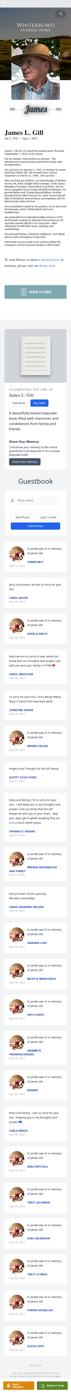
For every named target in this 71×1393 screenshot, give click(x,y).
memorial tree (50, 259)
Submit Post (35, 526)
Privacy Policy (25, 1376)
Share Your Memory (24, 462)
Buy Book (39, 403)
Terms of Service (46, 1376)
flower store (47, 265)
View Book (18, 403)
